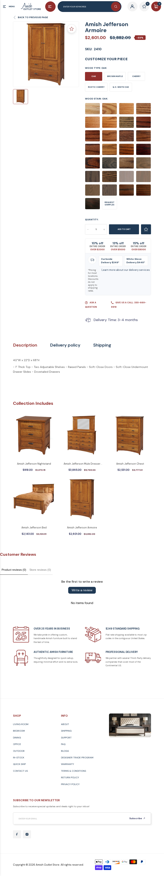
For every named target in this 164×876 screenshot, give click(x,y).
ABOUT (65, 724)
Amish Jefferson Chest (130, 463)
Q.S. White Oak (121, 87)
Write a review (82, 590)
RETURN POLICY (70, 777)
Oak (93, 76)
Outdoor (19, 751)
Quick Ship (19, 764)
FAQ (63, 744)
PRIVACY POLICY (70, 784)
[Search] (116, 6)
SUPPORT (66, 737)
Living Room (20, 724)
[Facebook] (17, 834)
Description (25, 345)
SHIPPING (66, 730)
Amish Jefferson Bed (34, 527)
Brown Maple (115, 76)
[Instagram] (27, 834)
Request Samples (109, 203)
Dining (17, 737)
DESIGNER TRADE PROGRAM (77, 757)
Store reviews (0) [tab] (40, 569)
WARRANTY (67, 764)
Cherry (136, 76)
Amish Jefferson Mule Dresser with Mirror (82, 464)
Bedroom (19, 730)
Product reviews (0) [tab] (14, 569)
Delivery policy (65, 345)
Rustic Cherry (96, 87)
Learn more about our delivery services (126, 270)
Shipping (102, 345)
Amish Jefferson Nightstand (34, 463)
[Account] (132, 6)
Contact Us (20, 771)
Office (17, 744)
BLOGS (65, 751)
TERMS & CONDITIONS (73, 771)
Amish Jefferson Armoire (82, 527)
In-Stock (18, 757)
